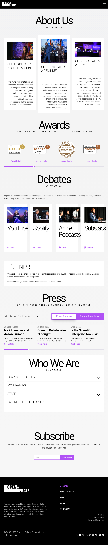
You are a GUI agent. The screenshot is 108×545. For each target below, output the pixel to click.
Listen (38, 248)
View (12, 248)
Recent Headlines (89, 316)
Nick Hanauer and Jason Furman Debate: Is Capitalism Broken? (19, 336)
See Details (9, 344)
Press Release (64, 316)
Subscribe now (67, 457)
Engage (90, 248)
